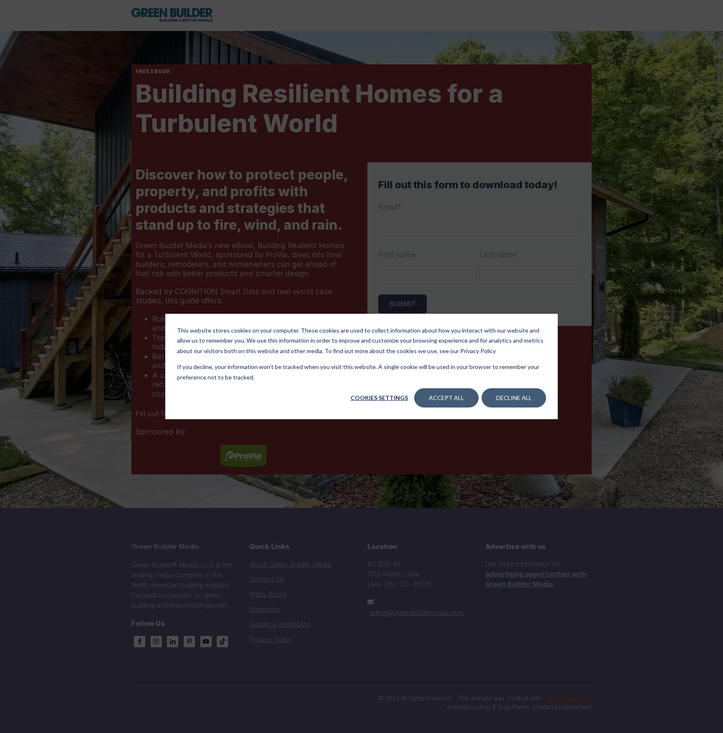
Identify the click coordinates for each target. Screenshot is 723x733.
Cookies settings (379, 397)
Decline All (514, 397)
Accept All (446, 397)
